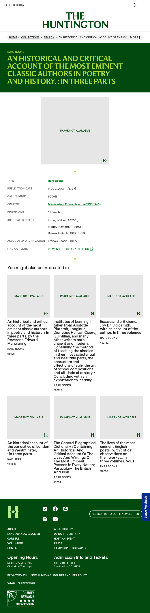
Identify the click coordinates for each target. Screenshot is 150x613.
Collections (30, 37)
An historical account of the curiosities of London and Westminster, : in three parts (28, 448)
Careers (13, 538)
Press (58, 543)
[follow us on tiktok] (45, 509)
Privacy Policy (17, 575)
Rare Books (55, 181)
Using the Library (67, 533)
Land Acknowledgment (24, 533)
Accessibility (63, 529)
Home (13, 37)
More (134, 37)
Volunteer (15, 543)
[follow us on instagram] (45, 519)
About (11, 529)
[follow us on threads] (65, 509)
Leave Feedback (145, 507)
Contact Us (15, 548)
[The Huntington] (75, 20)
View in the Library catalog (68, 250)
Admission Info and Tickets (81, 557)
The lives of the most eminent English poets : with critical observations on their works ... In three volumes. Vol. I (117, 452)
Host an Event (64, 538)
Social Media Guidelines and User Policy (59, 575)
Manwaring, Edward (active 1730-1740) (74, 204)
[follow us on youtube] (55, 519)
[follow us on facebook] (55, 509)
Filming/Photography (70, 548)
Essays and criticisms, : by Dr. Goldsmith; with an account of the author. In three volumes (120, 327)
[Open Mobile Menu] (143, 5)
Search (49, 37)
